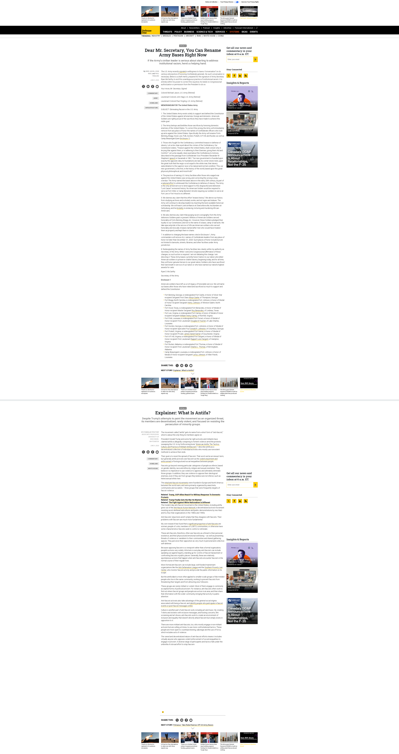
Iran (199, 36)
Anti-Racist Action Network (184, 508)
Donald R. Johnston (198, 329)
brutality (180, 208)
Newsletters (194, 28)
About (183, 28)
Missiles (167, 36)
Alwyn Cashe (194, 297)
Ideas (245, 32)
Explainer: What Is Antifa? (183, 370)
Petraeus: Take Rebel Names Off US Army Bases (193, 725)
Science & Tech (204, 32)
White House (209, 36)
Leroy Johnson (199, 355)
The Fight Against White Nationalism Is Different (189, 502)
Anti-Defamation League (188, 567)
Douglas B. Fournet (198, 321)
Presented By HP (233, 133)
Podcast (206, 28)
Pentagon (178, 36)
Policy (178, 32)
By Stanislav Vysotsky (150, 432)
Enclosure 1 (184, 138)
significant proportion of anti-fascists (203, 524)
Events (254, 32)
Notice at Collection (211, 2)
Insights (216, 28)
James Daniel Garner (192, 334)
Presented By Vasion (234, 108)
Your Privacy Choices (227, 2)
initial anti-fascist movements (176, 483)
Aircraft (190, 36)
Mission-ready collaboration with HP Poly (240, 130)
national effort (168, 183)
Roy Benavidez (198, 310)
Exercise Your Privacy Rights (250, 2)
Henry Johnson (194, 303)
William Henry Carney (188, 316)
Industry (156, 36)
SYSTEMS (234, 32)
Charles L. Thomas (198, 347)
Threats (167, 32)
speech (172, 158)
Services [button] (220, 32)
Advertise (227, 28)
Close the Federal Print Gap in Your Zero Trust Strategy (241, 104)
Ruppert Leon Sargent (199, 339)
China (221, 36)
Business (189, 32)
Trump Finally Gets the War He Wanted (185, 500)
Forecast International (244, 28)
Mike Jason (150, 71)
